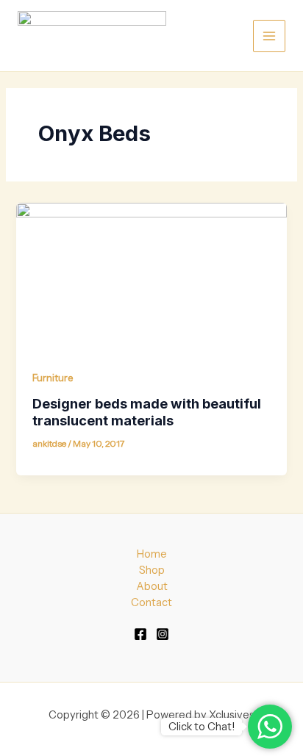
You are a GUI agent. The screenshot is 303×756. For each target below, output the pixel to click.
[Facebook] (140, 634)
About (152, 586)
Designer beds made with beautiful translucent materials (146, 412)
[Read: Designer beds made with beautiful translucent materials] (151, 277)
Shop (152, 570)
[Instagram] (162, 634)
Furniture (52, 378)
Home (152, 554)
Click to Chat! (201, 726)
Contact (151, 602)
